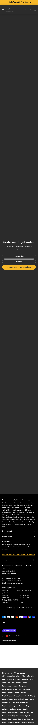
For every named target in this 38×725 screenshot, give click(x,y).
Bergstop (22, 686)
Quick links (7, 536)
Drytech (28, 716)
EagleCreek (12, 719)
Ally (33, 676)
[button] (3, 9)
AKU (4, 676)
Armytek (25, 679)
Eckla (4, 722)
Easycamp (31, 719)
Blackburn (27, 689)
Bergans (15, 686)
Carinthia (23, 702)
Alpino (4, 679)
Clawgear (14, 706)
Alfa (28, 676)
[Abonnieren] (34, 560)
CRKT (32, 699)
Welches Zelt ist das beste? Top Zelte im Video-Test (18, 555)
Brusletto (17, 696)
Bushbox (31, 696)
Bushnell (21, 699)
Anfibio (11, 679)
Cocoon (22, 706)
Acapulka (10, 676)
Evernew (23, 722)
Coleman (5, 709)
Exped (30, 722)
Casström (5, 706)
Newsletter (6, 541)
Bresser (24, 693)
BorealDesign (7, 693)
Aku (23, 676)
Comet (19, 709)
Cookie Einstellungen (9, 640)
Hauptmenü (7, 531)
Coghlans (29, 706)
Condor (26, 709)
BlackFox (18, 689)
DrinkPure (19, 716)
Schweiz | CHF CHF (15, 636)
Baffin (24, 683)
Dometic (11, 716)
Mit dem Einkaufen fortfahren (19, 267)
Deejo (4, 716)
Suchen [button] (19, 262)
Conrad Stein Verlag (9, 712)
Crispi (21, 712)
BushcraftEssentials (9, 699)
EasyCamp (22, 719)
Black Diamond (7, 689)
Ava (13, 683)
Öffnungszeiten (8, 587)
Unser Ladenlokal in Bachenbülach (16, 500)
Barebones (6, 686)
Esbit (17, 722)
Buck (25, 696)
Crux (32, 712)
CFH (27, 699)
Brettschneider (7, 696)
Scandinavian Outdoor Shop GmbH (17, 566)
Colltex (12, 709)
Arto (32, 679)
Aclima (18, 676)
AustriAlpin (6, 683)
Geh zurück (19, 256)
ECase (4, 719)
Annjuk (18, 679)
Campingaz (6, 702)
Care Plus (15, 702)
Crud (26, 712)
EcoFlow (11, 722)
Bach (18, 683)
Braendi (17, 693)
